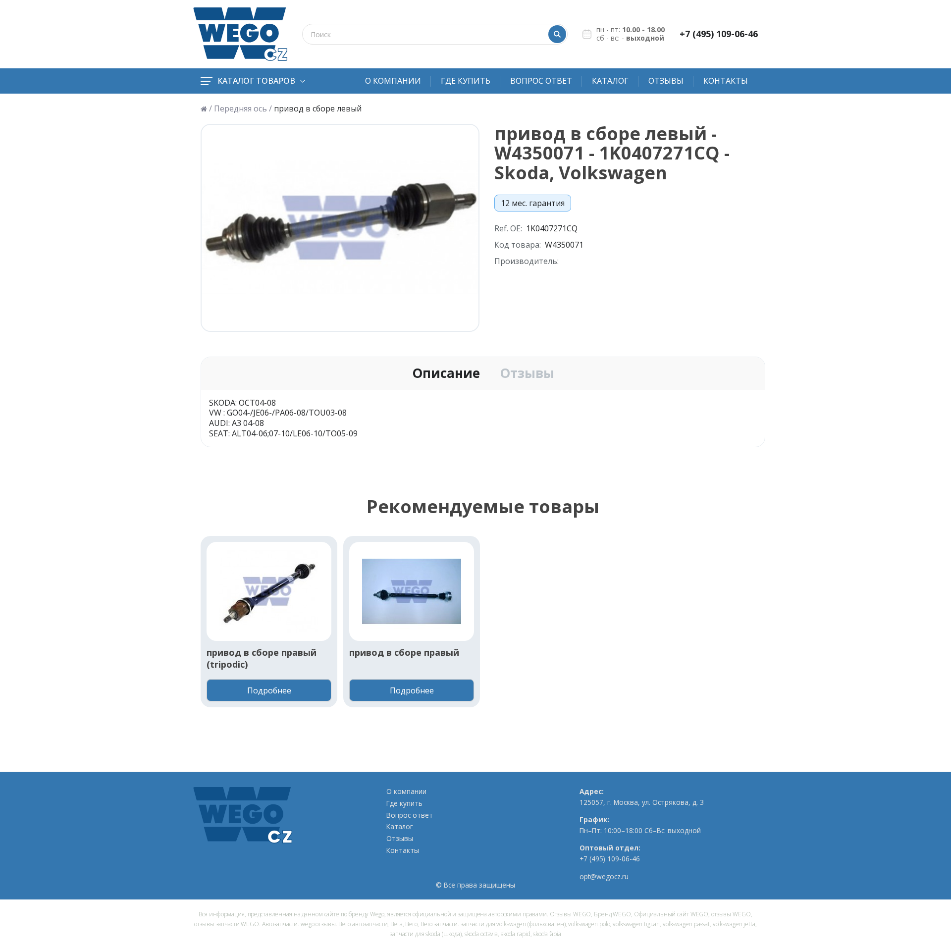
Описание (446, 373)
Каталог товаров (256, 80)
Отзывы (666, 80)
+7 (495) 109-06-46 (719, 34)
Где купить (465, 80)
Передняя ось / (243, 109)
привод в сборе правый (404, 652)
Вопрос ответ (541, 80)
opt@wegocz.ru (604, 876)
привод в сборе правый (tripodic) (262, 658)
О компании (393, 80)
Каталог (610, 80)
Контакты (725, 80)
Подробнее (269, 690)
